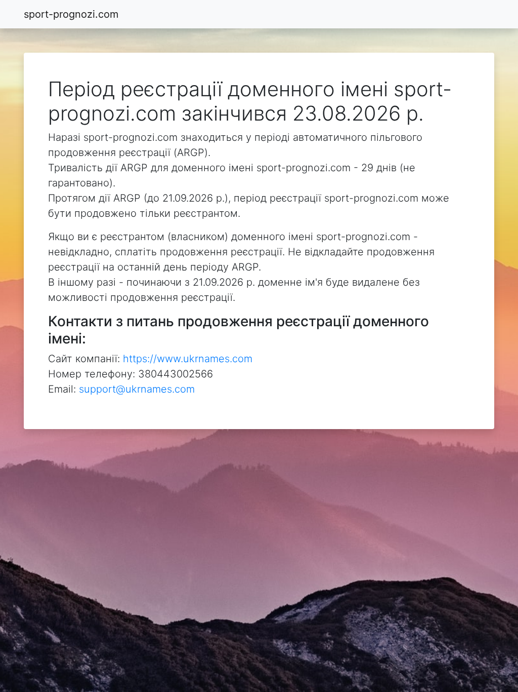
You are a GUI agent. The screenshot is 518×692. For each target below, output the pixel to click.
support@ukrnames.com (137, 389)
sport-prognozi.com (71, 14)
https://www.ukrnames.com (187, 359)
